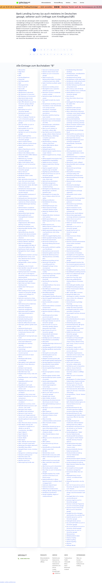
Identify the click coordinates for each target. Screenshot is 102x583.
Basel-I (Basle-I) (23, 432)
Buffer (20, 73)
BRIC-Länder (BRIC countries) (75, 292)
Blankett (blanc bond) (48, 452)
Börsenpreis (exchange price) (75, 175)
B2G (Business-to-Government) (27, 96)
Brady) (68, 234)
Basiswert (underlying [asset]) (51, 69)
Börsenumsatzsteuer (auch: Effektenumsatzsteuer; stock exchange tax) (74, 209)
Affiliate (42, 561)
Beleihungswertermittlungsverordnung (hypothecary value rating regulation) (52, 232)
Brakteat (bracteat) (72, 239)
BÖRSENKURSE (23, 90)
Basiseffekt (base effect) (25, 447)
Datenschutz (55, 560)
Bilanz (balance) (47, 411)
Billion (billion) (46, 441)
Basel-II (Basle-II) (23, 434)
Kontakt (78, 560)
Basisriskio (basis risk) (24, 456)
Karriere (68, 2)
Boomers (69, 543)
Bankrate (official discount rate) (27, 322)
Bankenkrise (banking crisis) (26, 226)
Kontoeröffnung (58, 2)
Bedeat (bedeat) (47, 147)
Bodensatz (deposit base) (50, 485)
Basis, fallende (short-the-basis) (27, 441)
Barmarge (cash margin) (25, 409)
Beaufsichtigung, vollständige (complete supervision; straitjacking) (51, 137)
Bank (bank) (22, 177)
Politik (66, 560)
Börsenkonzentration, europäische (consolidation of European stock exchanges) (76, 158)
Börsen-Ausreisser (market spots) (76, 124)
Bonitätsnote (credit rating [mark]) (76, 81)
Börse (65, 563)
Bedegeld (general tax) (49, 149)
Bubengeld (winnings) (73, 335)
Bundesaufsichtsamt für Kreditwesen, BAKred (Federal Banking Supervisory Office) (75, 422)
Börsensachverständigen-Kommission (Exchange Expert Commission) (75, 186)
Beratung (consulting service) (51, 260)
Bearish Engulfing (71, 541)
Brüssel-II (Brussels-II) (72, 317)
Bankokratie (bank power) (26, 317)
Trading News (68, 558)
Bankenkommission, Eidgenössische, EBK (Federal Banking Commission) (27, 222)
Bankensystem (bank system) (27, 239)
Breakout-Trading (71, 537)
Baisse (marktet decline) (25, 141)
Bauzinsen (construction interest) (52, 119)
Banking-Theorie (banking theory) (28, 279)
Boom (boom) (70, 96)
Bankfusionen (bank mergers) (27, 249)
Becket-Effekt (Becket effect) (50, 145)
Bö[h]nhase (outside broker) (50, 488)
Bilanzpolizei (22, 69)
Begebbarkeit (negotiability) (50, 160)
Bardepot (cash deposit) (25, 368)
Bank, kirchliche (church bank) (27, 183)
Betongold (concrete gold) (50, 352)
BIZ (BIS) (45, 451)
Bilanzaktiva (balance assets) (50, 413)
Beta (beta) (46, 341)
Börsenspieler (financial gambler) (76, 198)
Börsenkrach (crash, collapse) (75, 162)
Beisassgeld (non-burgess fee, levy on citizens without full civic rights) (51, 196)
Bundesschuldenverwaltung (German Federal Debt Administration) (74, 454)
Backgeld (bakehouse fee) (26, 100)
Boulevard (67, 567)
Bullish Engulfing (71, 539)
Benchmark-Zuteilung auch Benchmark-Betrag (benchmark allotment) (51, 243)
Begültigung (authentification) (51, 171)
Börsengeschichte (23, 85)
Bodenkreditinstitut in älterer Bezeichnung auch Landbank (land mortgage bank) (52, 481)
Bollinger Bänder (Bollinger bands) (52, 490)
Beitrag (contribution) (48, 200)
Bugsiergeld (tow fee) (73, 360)
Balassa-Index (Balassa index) (26, 152)
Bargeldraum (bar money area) (27, 394)
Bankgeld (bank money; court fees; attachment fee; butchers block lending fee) (27, 258)
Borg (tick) (69, 105)
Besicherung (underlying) (49, 309)
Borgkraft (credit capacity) (74, 107)
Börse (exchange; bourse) (74, 109)
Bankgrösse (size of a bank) (26, 266)
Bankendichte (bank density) (26, 213)
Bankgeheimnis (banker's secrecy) (28, 254)
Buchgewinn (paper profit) (74, 347)
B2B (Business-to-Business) (26, 92)
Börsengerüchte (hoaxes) (73, 137)
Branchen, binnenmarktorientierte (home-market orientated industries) (76, 243)
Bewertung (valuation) (49, 366)
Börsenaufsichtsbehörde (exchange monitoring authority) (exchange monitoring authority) (75, 120)
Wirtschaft (67, 561)
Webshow (57, 573)
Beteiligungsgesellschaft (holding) (52, 347)
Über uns (78, 558)
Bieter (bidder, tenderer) (49, 398)
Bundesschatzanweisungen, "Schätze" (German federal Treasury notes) (74, 445)
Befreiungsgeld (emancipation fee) (52, 158)
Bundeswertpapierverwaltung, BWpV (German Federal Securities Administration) (76, 464)
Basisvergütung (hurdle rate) (26, 462)
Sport (65, 565)
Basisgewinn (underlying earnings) (28, 452)
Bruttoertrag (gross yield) (73, 322)
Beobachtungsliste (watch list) (51, 252)
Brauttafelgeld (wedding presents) (76, 271)
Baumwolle (21, 88)
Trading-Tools (44, 560)
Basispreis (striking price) (25, 454)
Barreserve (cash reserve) (25, 413)
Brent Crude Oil (23, 86)
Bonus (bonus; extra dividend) (75, 88)
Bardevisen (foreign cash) (25, 369)
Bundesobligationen (24, 77)
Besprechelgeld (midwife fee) (51, 319)
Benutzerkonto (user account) (51, 251)
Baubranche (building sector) (51, 86)
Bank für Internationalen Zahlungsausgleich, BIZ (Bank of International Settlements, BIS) (27, 245)
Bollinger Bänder (71, 545)
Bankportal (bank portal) (25, 320)
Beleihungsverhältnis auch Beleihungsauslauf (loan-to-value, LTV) (52, 220)
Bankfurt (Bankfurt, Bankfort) (26, 241)
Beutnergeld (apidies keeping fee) (52, 360)
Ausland (66, 569)
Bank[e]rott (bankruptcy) (25, 328)
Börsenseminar (71, 534)
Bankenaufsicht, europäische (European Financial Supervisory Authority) (27, 209)
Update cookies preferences (8, 582)
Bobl (20, 83)
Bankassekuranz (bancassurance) (28, 198)
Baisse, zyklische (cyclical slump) (27, 143)
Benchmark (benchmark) (49, 239)
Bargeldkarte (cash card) (25, 385)
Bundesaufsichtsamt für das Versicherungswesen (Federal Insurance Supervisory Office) (75, 409)
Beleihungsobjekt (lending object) (52, 237)
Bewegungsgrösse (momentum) (51, 362)
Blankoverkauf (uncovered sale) (51, 460)
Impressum (79, 561)
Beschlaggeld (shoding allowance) (52, 296)
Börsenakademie (46, 2)
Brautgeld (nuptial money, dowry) (76, 269)
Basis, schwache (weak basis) (27, 443)
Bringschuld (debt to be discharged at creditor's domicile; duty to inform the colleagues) (76, 296)
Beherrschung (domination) (50, 181)
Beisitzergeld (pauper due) (50, 205)
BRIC (20, 75)
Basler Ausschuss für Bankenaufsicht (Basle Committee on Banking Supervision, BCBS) (52, 79)
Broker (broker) (71, 300)
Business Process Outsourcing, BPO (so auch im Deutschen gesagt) (75, 509)
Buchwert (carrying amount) (74, 356)
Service (82, 2)
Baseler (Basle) (23, 437)
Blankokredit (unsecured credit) (51, 454)
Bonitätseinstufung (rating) (74, 77)
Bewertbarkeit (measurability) (51, 364)
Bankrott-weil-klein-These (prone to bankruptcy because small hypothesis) (27, 332)
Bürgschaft (21, 79)
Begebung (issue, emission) (50, 162)
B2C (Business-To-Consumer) (26, 94)
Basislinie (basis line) (24, 460)
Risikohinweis (56, 558)
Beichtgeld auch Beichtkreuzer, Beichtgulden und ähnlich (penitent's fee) (51, 190)
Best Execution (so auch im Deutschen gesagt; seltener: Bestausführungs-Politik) (50, 326)
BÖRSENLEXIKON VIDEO (73, 535)
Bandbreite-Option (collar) (26, 175)
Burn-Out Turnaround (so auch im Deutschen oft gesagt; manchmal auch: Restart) (76, 486)
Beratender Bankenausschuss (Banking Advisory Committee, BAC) (51, 256)
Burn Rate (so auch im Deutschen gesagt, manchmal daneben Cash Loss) (76, 492)
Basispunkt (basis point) (25, 458)
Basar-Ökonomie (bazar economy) (28, 422)
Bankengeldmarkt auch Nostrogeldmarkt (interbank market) (26, 217)
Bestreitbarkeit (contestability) (51, 339)
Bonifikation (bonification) (50, 492)
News (75, 2)
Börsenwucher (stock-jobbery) (75, 213)
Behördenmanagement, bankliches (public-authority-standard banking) (50, 184)
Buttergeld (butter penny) (74, 520)
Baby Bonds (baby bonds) (26, 98)
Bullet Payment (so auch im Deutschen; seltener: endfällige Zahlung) (75, 371)
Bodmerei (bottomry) (48, 486)
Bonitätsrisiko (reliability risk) (74, 83)
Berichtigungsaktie (24, 81)
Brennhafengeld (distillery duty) (75, 285)
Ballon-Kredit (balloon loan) (26, 162)
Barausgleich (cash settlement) (27, 362)
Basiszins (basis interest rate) (50, 71)
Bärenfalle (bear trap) (24, 371)
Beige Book (22, 71)
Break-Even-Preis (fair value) (74, 277)
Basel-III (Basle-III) (23, 435)
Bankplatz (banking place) (26, 319)
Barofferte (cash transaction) (26, 411)
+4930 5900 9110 (25, 558)
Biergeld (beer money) (49, 396)
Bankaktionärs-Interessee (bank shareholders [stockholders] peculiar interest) (27, 190)
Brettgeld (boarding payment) (75, 286)
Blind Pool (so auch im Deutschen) (52, 466)
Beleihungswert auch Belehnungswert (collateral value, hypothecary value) (52, 226)
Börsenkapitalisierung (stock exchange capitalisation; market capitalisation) (75, 152)
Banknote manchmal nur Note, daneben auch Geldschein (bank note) (27, 300)
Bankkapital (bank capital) (26, 281)
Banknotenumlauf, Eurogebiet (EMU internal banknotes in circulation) (27, 313)
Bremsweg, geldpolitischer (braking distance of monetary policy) (75, 281)
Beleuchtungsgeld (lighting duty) (52, 235)
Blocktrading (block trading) (50, 468)
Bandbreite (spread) (24, 173)
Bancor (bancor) (23, 171)
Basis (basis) (22, 439)
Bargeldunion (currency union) (27, 403)
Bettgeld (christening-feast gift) (51, 358)
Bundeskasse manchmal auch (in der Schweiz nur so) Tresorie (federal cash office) (75, 428)
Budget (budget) (71, 358)
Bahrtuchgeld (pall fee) (25, 135)
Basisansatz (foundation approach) (28, 445)
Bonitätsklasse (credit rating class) (76, 79)
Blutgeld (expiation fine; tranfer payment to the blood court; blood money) (51, 475)
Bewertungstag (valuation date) (51, 375)
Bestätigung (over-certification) (51, 337)
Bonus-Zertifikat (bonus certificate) (76, 90)
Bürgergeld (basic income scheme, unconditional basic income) (74, 477)
